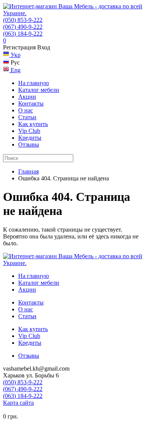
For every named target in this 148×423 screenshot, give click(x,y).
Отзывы (28, 144)
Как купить (33, 124)
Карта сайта (18, 402)
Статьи (27, 117)
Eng (14, 70)
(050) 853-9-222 (23, 20)
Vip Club (29, 131)
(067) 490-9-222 (23, 27)
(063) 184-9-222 (23, 33)
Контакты (31, 103)
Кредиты (29, 137)
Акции (27, 96)
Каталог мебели (38, 90)
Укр (14, 55)
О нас (25, 110)
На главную (33, 83)
